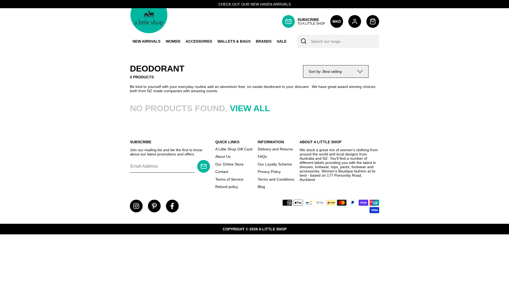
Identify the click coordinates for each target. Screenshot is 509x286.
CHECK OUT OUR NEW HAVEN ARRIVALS (254, 4)
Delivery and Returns (275, 149)
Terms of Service (229, 179)
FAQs (262, 156)
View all (250, 108)
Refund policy (226, 187)
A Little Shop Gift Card (233, 149)
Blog (261, 187)
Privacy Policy (269, 171)
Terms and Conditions (276, 179)
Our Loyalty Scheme (275, 164)
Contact (221, 171)
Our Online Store (229, 164)
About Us (223, 156)
